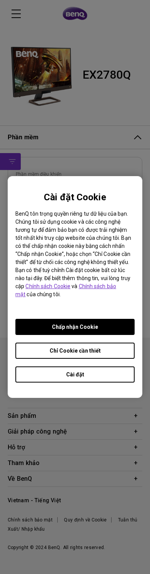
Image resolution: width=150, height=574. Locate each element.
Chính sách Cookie (47, 286)
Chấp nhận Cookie (75, 327)
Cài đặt (75, 374)
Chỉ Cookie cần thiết (75, 351)
